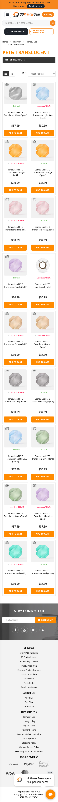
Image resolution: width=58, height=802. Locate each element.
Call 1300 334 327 (18, 31)
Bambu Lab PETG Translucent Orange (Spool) (43, 172)
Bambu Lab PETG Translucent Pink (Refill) (15, 228)
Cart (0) (48, 14)
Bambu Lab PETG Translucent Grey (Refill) (15, 400)
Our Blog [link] (29, 702)
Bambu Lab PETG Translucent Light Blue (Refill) (43, 115)
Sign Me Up (46, 620)
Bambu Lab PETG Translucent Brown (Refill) (15, 343)
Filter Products (15, 60)
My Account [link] (29, 678)
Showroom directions (38, 31)
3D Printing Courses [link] (29, 661)
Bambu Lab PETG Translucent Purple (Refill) (15, 285)
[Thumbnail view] (5, 74)
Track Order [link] (29, 683)
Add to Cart (15, 133)
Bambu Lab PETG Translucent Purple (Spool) (42, 516)
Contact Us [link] (29, 706)
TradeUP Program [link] (29, 666)
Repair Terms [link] (29, 725)
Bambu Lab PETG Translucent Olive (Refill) (43, 457)
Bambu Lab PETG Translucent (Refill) (42, 285)
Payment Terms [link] (29, 730)
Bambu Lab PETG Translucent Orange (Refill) (15, 172)
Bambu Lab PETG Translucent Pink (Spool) (42, 228)
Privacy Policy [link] (29, 721)
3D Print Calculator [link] (29, 674)
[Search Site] (52, 23)
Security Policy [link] (29, 738)
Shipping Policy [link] (29, 743)
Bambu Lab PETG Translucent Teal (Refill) (15, 572)
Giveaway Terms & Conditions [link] (29, 751)
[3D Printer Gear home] (26, 14)
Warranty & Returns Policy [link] (29, 734)
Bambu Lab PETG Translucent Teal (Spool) (43, 572)
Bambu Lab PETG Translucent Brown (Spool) (42, 344)
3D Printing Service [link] (29, 653)
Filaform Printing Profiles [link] (29, 670)
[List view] (12, 74)
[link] (15, 630)
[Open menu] (7, 14)
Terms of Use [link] (29, 717)
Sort (24, 72)
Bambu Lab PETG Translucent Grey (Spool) (42, 400)
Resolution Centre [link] (29, 687)
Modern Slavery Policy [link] (29, 747)
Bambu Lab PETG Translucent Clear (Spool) (15, 113)
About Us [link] (29, 698)
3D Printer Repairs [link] (29, 657)
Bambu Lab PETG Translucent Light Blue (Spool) (15, 459)
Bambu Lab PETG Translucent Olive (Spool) (15, 514)
